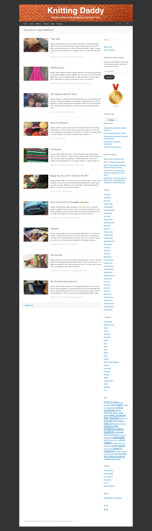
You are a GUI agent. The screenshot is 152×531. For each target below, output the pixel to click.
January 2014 (108, 300)
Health (106, 353)
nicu (125, 435)
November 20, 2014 (56, 271)
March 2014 (107, 294)
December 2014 (109, 266)
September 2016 (109, 222)
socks (121, 445)
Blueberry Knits (67, 57)
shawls (115, 445)
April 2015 (107, 253)
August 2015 (108, 244)
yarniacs (107, 458)
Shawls (106, 377)
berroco (121, 402)
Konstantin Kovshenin (66, 521)
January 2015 (108, 263)
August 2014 (108, 278)
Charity (66, 244)
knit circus (122, 424)
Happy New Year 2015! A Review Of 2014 (69, 175)
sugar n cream (108, 449)
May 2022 (107, 201)
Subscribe (109, 77)
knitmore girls (111, 426)
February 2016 (108, 232)
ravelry (108, 442)
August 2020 (108, 213)
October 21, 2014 (55, 297)
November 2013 (109, 306)
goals (126, 418)
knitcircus (115, 423)
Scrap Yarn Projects (59, 122)
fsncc (122, 418)
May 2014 (107, 288)
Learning (72, 218)
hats (106, 420)
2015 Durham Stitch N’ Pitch (63, 94)
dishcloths (108, 412)
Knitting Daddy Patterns (111, 362)
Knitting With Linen (119, 182)
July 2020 (107, 216)
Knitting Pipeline (109, 486)
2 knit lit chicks (111, 402)
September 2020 (109, 210)
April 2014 (107, 291)
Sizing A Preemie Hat (116, 159)
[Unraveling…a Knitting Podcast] (116, 24)
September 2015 (109, 241)
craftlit (119, 404)
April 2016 (107, 229)
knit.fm (115, 420)
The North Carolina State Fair (63, 281)
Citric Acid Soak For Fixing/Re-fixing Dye (69, 202)
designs (118, 410)
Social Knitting (70, 112)
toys (106, 456)
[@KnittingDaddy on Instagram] (127, 24)
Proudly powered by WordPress (34, 521)
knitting (109, 428)
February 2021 (108, 204)
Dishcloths (67, 271)
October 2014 (108, 272)
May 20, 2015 (54, 112)
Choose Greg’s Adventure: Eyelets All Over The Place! (115, 166)
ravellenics (121, 440)
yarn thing (116, 458)
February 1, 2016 (55, 57)
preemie (107, 440)
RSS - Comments (109, 50)
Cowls (106, 331)
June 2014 (107, 285)
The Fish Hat (56, 254)
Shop (52, 24)
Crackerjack (55, 149)
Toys (105, 390)
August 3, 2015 (55, 83)
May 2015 (107, 250)
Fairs (80, 83)
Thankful (54, 228)
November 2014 (109, 269)
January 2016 (108, 235)
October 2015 (108, 238)
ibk (110, 420)
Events (106, 340)
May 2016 (107, 225)
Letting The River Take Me (112, 147)
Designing (71, 165)
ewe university (118, 415)
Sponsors (60, 24)
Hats (84, 83)
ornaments (108, 437)
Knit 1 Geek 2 (108, 476)
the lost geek (120, 453)
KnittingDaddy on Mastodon (113, 498)
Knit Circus (107, 480)
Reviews (106, 374)
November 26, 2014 (56, 244)
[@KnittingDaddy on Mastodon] (124, 24)
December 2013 (109, 303)
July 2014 (107, 281)
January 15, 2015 (55, 191)
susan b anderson (113, 449)
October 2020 (108, 207)
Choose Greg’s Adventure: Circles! (115, 133)
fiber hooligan (112, 418)
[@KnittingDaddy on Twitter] (120, 24)
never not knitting (111, 434)
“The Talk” (55, 38)
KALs (105, 356)
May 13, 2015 (54, 138)
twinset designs (117, 456)
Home (25, 24)
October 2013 (108, 309)
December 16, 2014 (56, 218)
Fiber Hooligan (108, 473)
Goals (64, 191)
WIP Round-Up (57, 67)
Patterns (38, 24)
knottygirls (119, 432)
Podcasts (80, 57)
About (31, 24)
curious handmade (113, 409)
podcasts (119, 437)
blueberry (107, 405)
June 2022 (107, 197)
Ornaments (83, 271)
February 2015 (108, 260)
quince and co (113, 440)
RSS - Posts (108, 47)
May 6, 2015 (54, 165)
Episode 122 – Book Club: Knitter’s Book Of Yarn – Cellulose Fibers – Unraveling (115, 180)
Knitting (74, 57)
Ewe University (108, 470)
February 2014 (108, 297)
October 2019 (108, 219)
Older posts (28, 305)
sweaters (118, 451)
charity (113, 405)
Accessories (65, 83)
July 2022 (107, 194)
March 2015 (107, 257)
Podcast (46, 24)
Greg (105, 159)
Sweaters (107, 387)
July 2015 (107, 247)
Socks (81, 165)
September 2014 (109, 275)
